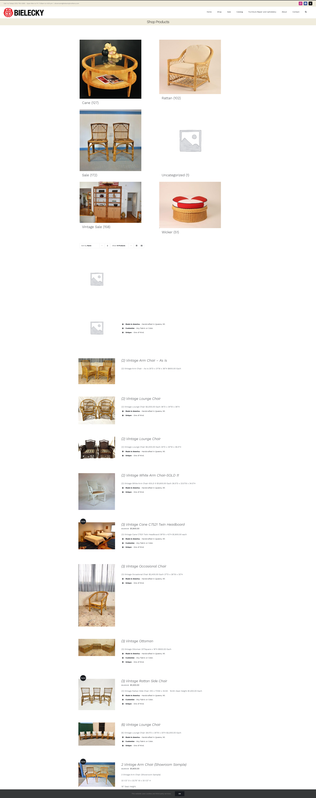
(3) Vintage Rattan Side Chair (144, 681)
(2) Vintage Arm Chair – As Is (144, 360)
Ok (179, 794)
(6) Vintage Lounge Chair (140, 725)
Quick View (96, 279)
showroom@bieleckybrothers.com (66, 3)
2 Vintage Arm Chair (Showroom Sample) (153, 765)
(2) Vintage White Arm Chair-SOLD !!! (150, 475)
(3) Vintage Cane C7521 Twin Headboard (153, 524)
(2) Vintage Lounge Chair (141, 399)
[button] (306, 12)
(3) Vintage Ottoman (137, 641)
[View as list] (141, 245)
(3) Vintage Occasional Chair (143, 566)
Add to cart (89, 536)
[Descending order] (107, 245)
